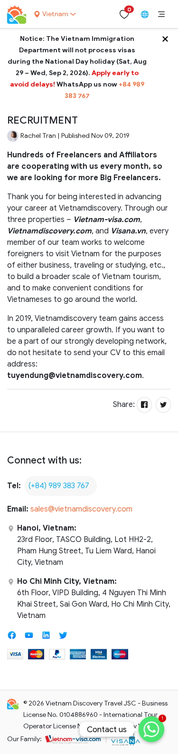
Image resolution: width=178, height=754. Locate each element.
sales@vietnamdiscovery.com (81, 509)
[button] (161, 14)
